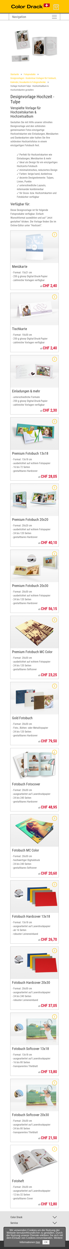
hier (38, 1242)
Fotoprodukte (30, 74)
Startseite (14, 74)
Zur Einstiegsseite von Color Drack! (27, 3)
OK (46, 1242)
